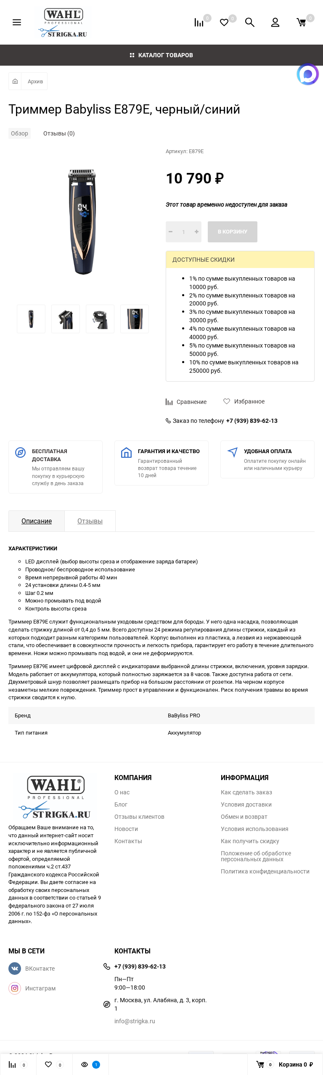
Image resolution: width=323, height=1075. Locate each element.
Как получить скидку (250, 841)
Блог (120, 804)
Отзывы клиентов (139, 817)
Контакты (128, 841)
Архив (35, 81)
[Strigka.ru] (55, 794)
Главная (15, 81)
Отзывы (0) (59, 133)
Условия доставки (246, 804)
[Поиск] (249, 22)
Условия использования (255, 829)
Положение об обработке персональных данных (256, 856)
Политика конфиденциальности (265, 871)
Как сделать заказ (246, 792)
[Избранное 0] (224, 23)
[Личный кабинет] (275, 22)
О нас (122, 792)
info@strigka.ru (134, 1021)
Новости (126, 829)
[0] (301, 22)
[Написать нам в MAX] (308, 74)
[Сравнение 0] (199, 22)
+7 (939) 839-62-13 (252, 421)
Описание (36, 521)
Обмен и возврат (244, 817)
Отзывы (90, 521)
